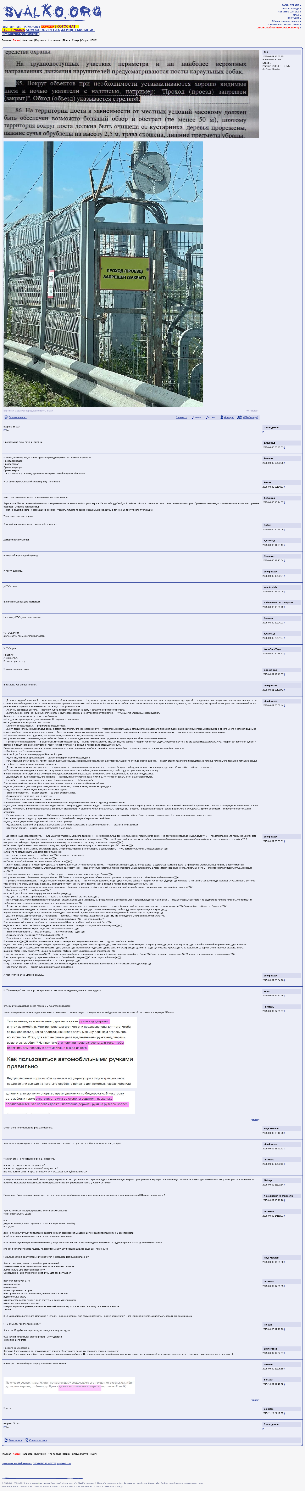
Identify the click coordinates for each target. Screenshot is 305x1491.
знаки (50, 410)
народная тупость (36, 410)
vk (247, 410)
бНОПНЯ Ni (270, 1348)
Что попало (54, 40)
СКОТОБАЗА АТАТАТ (44, 1463)
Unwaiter (276, 69)
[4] (13, 27)
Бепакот (268, 1379)
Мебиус (268, 1180)
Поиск (66, 40)
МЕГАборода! (250, 417)
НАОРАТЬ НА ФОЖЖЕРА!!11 (20, 33)
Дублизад (269, 443)
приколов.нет (10, 1463)
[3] (10, 27)
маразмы (20, 410)
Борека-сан (270, 670)
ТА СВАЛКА (47, 27)
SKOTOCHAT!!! (66, 26)
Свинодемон (271, 427)
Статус (75, 40)
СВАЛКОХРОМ (291, 24)
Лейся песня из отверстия (278, 602)
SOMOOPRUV (37, 30)
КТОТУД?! (293, 18)
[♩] (21, 27)
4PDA (296, 15)
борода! (229, 417)
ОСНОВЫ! (34, 27)
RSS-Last (289, 11)
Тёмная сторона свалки (285, 21)
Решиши (268, 458)
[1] (3, 27)
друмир (268, 1364)
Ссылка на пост (18, 417)
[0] (5, 429)
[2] (6, 27)
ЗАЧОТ (197, 417)
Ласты (16, 40)
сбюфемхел (270, 571)
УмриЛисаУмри (272, 649)
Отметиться (15, 1440)
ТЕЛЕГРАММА (13, 30)
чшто (267, 991)
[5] (17, 27)
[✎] (26, 27)
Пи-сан (268, 1324)
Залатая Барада (290, 8)
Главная (6, 40)
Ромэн (267, 482)
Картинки (40, 40)
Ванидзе (268, 1409)
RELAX (54, 30)
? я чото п (181, 417)
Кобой (267, 525)
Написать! (27, 40)
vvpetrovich (270, 587)
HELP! (93, 40)
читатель (269, 1006)
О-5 (266, 52)
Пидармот (269, 556)
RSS (280, 11)
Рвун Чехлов (271, 1128)
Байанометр (25, 1463)
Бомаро (268, 618)
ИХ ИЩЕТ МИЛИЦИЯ (78, 30)
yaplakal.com (64, 1463)
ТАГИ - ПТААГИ (290, 5)
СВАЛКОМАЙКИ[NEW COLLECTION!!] (278, 27)
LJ (297, 11)
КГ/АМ (211, 417)
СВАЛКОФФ (275, 24)
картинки (9, 410)
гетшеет (254, 410)
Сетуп (84, 40)
